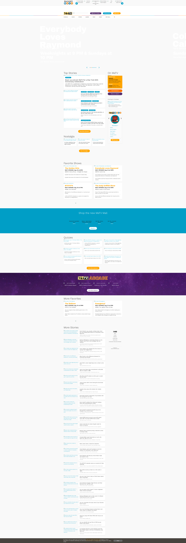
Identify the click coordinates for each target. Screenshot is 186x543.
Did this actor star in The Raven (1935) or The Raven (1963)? (72, 244)
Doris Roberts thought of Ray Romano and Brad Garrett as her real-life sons (91, 483)
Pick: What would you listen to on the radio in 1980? (90, 470)
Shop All (93, 228)
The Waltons (70, 303)
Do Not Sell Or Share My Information (115, 341)
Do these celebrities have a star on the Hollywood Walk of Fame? (69, 143)
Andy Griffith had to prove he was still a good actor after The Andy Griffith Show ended (90, 418)
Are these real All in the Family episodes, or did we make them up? (92, 113)
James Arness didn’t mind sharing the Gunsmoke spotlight (91, 383)
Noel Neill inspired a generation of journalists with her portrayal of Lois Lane (91, 396)
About (115, 333)
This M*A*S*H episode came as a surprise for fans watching (92, 464)
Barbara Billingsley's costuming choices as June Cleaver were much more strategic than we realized (91, 341)
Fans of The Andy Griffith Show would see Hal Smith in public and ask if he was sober (92, 123)
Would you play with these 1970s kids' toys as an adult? (91, 516)
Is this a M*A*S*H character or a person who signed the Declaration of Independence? (92, 244)
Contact (117, 13)
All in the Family (84, 110)
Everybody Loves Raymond (106, 168)
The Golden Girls (72, 168)
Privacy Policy (115, 338)
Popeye (111, 129)
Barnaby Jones (115, 85)
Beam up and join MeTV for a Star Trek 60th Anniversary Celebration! (81, 81)
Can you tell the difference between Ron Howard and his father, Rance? (91, 94)
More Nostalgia (84, 150)
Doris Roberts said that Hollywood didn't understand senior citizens (91, 103)
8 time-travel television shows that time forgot (98, 143)
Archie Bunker (92, 110)
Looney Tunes (113, 127)
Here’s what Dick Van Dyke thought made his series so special (90, 424)
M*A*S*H (69, 186)
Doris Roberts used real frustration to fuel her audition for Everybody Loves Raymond (91, 449)
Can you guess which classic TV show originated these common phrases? (91, 490)
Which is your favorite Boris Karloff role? (92, 250)
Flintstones (112, 131)
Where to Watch (114, 93)
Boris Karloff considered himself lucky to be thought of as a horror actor (90, 410)
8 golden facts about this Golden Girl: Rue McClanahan (76, 177)
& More (111, 136)
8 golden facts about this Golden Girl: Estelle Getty (76, 174)
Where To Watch (96, 13)
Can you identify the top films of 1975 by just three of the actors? (90, 523)
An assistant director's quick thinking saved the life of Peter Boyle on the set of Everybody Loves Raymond (91, 530)
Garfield (111, 134)
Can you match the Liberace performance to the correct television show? (72, 260)
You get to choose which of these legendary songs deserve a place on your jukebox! (113, 244)
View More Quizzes (92, 268)
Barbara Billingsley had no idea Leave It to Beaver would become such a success (91, 496)
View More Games (92, 290)
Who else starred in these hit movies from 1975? (84, 143)
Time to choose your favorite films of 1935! (113, 250)
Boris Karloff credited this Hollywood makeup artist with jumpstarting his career (90, 403)
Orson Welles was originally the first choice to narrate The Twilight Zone (91, 349)
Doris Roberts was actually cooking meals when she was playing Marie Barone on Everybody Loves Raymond (92, 332)
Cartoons (114, 125)
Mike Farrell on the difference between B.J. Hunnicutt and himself (90, 357)
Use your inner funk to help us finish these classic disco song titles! (92, 477)
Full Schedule (115, 90)
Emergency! (100, 303)
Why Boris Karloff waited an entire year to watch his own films (91, 376)
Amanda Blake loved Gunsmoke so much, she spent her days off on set (90, 438)
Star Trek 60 (68, 77)
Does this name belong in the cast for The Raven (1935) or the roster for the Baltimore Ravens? (113, 261)
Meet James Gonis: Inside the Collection (89, 443)
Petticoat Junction (116, 86)
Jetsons (111, 133)
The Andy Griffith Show (86, 120)
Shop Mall (108, 13)
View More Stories (84, 131)
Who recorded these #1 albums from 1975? (93, 258)
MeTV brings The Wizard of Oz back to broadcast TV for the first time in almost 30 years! (114, 105)
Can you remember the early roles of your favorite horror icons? (92, 503)
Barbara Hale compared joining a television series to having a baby (91, 431)
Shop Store (115, 140)
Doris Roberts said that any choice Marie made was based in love (91, 456)
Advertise (115, 336)
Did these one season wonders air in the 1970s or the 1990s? (72, 252)
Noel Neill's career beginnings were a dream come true (92, 363)
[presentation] (76, 3)
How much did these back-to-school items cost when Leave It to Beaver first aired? (91, 510)
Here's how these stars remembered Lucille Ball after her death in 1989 (91, 370)
